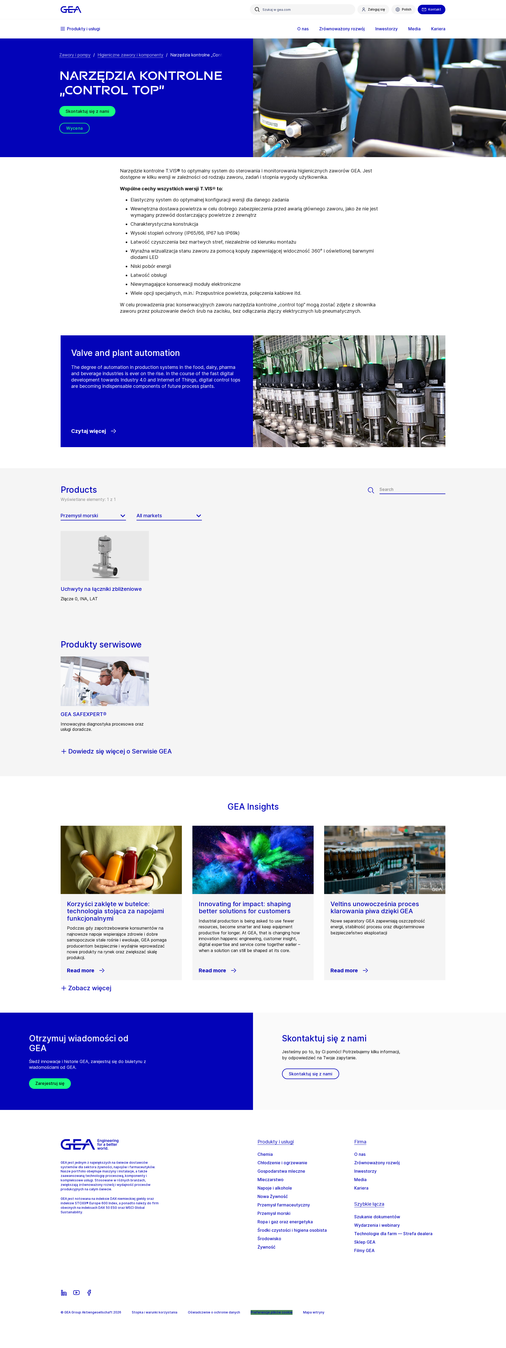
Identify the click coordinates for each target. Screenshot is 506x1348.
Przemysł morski (273, 1213)
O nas (360, 1154)
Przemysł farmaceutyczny (283, 1204)
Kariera (361, 1188)
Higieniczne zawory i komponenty (130, 54)
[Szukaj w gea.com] (257, 9)
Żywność (266, 1247)
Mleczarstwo (270, 1179)
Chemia (265, 1154)
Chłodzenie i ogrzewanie (282, 1162)
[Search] (374, 490)
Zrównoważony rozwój (377, 1162)
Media (360, 1179)
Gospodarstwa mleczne (281, 1171)
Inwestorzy (365, 1171)
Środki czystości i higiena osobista (292, 1230)
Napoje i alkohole (274, 1188)
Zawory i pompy (75, 54)
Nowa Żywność (272, 1196)
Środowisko (269, 1238)
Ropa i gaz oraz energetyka (285, 1221)
